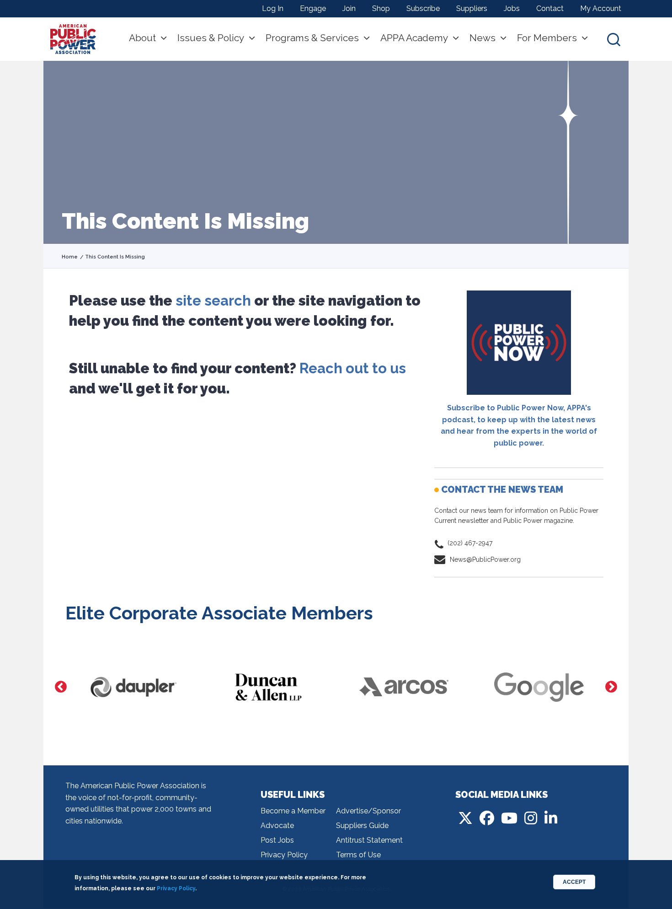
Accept (574, 882)
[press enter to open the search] (614, 39)
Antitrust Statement (369, 840)
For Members (547, 38)
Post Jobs (277, 840)
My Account (600, 8)
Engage (313, 8)
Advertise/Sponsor (368, 811)
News (482, 38)
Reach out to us (352, 368)
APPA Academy (414, 38)
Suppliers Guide (362, 825)
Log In (272, 8)
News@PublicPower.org (485, 559)
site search (213, 300)
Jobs (512, 8)
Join (349, 8)
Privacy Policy (284, 854)
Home (70, 257)
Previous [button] (61, 687)
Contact (550, 8)
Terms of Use (358, 854)
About (142, 38)
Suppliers (471, 8)
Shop (381, 8)
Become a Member (293, 811)
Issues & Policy (210, 38)
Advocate (277, 825)
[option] (133, 687)
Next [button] (611, 687)
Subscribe (423, 8)
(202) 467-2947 (470, 543)
